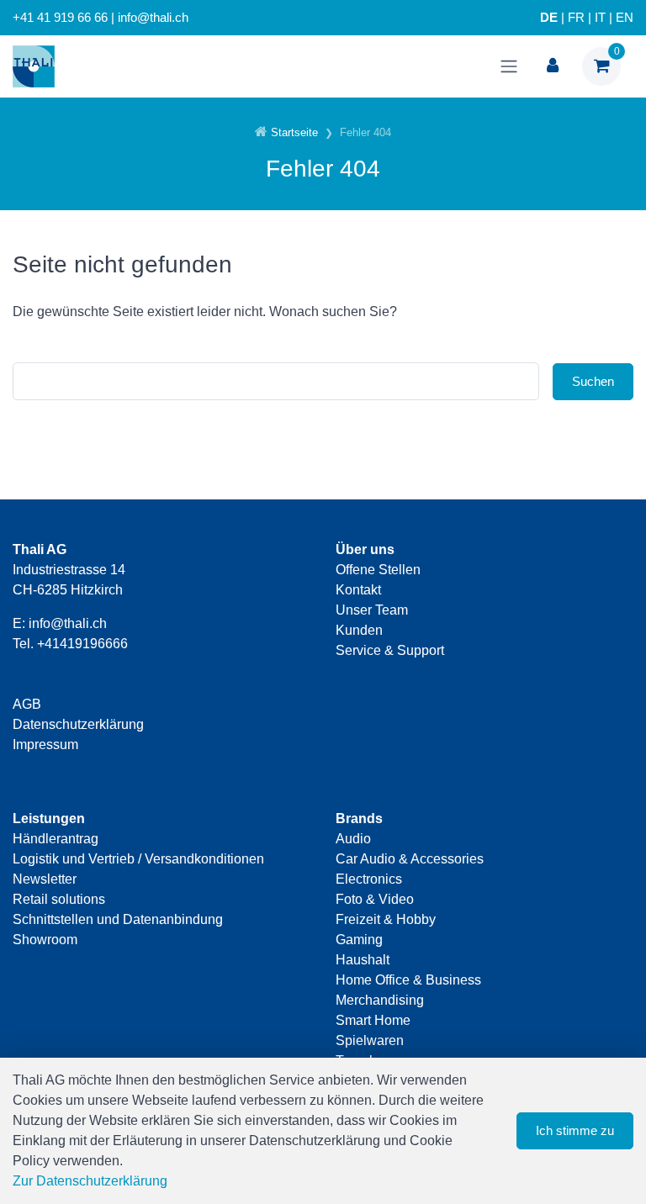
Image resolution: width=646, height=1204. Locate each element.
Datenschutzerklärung (78, 724)
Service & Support (390, 650)
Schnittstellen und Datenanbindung (118, 919)
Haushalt (362, 960)
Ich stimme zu (575, 1130)
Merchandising (380, 1000)
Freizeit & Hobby (386, 919)
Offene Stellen (378, 569)
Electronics (369, 879)
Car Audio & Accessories (410, 859)
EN (624, 17)
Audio (353, 839)
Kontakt (358, 590)
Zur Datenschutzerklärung (90, 1181)
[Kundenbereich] (552, 66)
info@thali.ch (68, 623)
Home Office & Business (408, 980)
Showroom (45, 939)
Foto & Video (375, 899)
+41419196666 (82, 643)
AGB (27, 704)
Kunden (359, 630)
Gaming (359, 939)
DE (549, 17)
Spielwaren (370, 1040)
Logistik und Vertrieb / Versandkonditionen (138, 859)
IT (600, 17)
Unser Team (372, 610)
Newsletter (45, 879)
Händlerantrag (55, 839)
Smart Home (373, 1020)
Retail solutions (59, 899)
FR (576, 17)
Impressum (45, 744)
